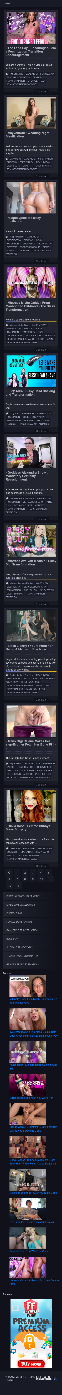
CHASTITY (28, 165)
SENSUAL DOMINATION (18, 77)
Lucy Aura (14, 413)
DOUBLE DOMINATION (34, 416)
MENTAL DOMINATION (33, 501)
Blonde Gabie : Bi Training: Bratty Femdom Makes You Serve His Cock (33, 1128)
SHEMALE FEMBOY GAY (19, 947)
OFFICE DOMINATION (33, 678)
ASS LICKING (27, 770)
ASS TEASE (24, 250)
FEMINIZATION (47, 73)
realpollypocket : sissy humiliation (23, 219)
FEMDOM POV (26, 162)
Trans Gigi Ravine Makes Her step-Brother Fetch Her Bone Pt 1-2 (31, 744)
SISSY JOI (28, 240)
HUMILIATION (13, 416)
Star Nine (29, 674)
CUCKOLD (12, 162)
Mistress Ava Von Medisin (22, 583)
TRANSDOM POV (24, 766)
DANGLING (31, 688)
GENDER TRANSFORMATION (24, 79)
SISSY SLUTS (13, 165)
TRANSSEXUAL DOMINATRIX (22, 955)
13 (9, 885)
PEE (37, 773)
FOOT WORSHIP (44, 770)
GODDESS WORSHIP (29, 246)
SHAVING (28, 420)
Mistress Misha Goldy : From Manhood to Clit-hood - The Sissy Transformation (30, 306)
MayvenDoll (15, 158)
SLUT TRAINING (47, 335)
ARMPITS (28, 773)
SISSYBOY (12, 246)
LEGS (42, 688)
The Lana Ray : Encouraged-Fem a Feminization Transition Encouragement (31, 51)
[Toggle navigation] (7, 3)
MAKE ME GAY (39, 324)
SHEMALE (33, 80)
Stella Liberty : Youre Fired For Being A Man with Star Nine (29, 647)
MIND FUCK (30, 335)
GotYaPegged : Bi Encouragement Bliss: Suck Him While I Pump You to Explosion (32, 1161)
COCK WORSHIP (44, 766)
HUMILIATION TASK (30, 681)
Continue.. (41, 91)
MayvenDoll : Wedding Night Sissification (27, 134)
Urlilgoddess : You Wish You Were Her (31, 1097)
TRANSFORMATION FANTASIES (22, 84)
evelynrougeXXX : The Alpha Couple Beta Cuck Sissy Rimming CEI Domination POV (33, 1033)
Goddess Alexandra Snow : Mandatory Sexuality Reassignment (27, 476)
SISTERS (46, 773)
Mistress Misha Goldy (20, 324)
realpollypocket (17, 236)
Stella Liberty (16, 674)
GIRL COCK (12, 770)
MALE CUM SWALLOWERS (21, 904)
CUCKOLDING (14, 913)
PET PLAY (11, 777)
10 (41, 879)
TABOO (10, 766)
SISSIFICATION (45, 158)
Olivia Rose (15, 848)
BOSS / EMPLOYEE (23, 505)
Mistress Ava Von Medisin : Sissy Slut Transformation (31, 562)
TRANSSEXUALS (31, 763)
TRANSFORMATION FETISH (20, 685)
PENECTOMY (42, 685)
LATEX (38, 420)
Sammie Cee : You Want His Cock (28, 1251)
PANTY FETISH (46, 590)
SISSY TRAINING (43, 165)
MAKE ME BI (32, 73)
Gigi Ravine (15, 763)
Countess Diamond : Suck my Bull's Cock (33, 1192)
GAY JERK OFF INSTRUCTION (22, 930)
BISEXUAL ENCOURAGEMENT (22, 896)
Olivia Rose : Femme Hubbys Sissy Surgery (28, 828)
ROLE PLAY (12, 938)
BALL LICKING (14, 773)
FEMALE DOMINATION (19, 921)
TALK (42, 80)
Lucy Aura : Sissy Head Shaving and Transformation (30, 393)
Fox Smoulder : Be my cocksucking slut (31, 1222)
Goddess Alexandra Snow (22, 498)
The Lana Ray (16, 73)
